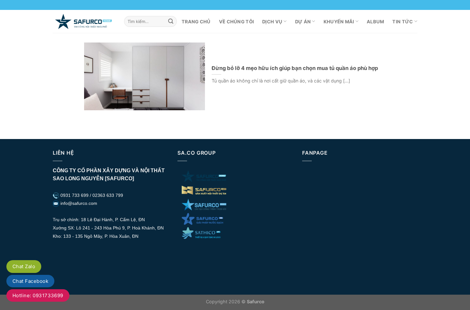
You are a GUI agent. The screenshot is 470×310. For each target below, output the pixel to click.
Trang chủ (196, 21)
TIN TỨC (402, 21)
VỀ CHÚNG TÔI (236, 21)
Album (375, 21)
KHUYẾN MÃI (339, 21)
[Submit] (170, 21)
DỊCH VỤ (272, 21)
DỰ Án (303, 21)
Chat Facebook (30, 281)
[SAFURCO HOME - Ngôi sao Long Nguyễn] (83, 21)
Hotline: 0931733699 (37, 295)
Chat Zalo (23, 266)
